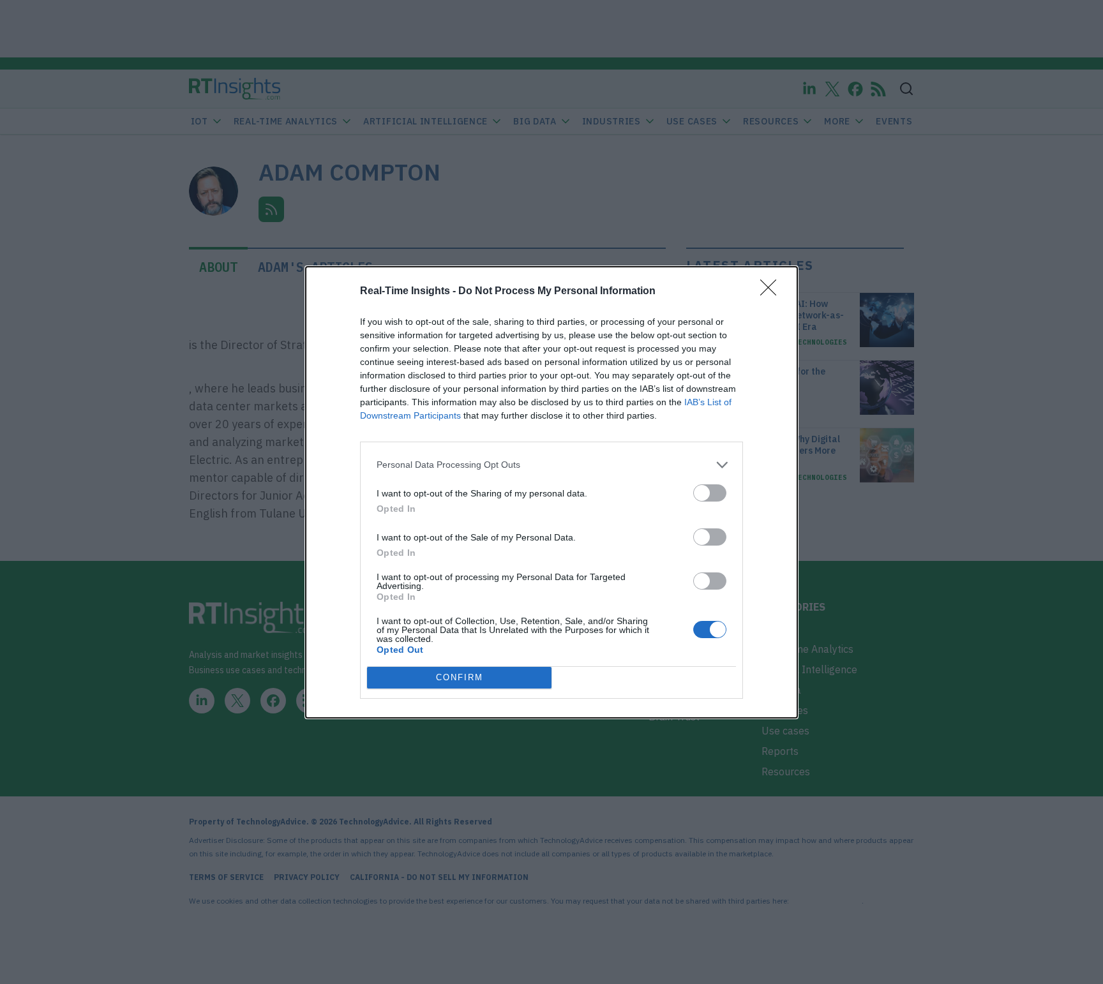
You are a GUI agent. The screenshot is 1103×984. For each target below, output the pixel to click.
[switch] (709, 493)
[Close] (772, 292)
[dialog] (551, 492)
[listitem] (551, 465)
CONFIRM (459, 677)
